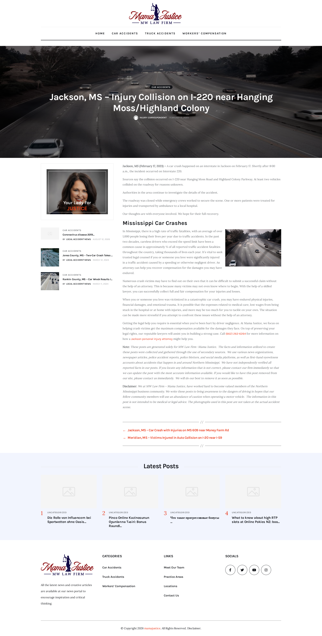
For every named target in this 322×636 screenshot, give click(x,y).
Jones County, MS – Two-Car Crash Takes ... (88, 255)
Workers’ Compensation (204, 33)
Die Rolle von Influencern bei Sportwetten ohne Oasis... (69, 520)
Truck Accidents (160, 33)
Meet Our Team (174, 567)
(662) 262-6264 (236, 333)
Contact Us (171, 595)
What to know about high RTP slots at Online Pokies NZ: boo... (256, 520)
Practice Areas (173, 577)
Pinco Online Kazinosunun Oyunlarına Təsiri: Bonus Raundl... (129, 522)
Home (100, 33)
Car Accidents (125, 33)
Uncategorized (57, 512)
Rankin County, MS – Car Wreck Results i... (87, 279)
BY (77, 239)
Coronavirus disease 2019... (78, 234)
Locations (170, 586)
